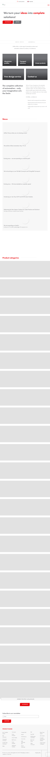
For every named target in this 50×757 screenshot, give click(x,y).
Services (17, 21)
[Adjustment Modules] (25, 435)
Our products (8, 21)
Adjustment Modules (14, 746)
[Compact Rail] (25, 453)
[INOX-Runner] (25, 490)
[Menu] (48, 5)
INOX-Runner (23, 736)
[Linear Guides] (25, 380)
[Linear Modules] (25, 416)
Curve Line (23, 739)
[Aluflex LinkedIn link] (45, 753)
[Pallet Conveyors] (25, 618)
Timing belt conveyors (4, 740)
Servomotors (42, 735)
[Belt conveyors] (25, 288)
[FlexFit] (25, 471)
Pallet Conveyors (33, 744)
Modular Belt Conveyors (4, 743)
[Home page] (8, 5)
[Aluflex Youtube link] (43, 753)
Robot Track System (42, 733)
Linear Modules (13, 742)
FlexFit (22, 734)
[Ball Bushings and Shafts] (25, 581)
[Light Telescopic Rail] (25, 526)
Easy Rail (32, 734)
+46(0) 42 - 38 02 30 (19, 41)
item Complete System (5, 733)
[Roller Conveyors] (25, 343)
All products (25, 704)
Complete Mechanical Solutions (42, 739)
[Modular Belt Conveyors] (25, 325)
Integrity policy (38, 752)
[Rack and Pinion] (25, 600)
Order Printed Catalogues (42, 743)
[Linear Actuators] (25, 361)
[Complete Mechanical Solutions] (25, 673)
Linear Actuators (13, 735)
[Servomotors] (25, 655)
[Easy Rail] (25, 563)
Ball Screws (14, 740)
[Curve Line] (25, 508)
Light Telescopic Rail (23, 742)
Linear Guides (14, 737)
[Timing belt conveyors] (25, 307)
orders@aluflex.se (31, 41)
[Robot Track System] (25, 636)
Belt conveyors (4, 736)
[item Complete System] (25, 270)
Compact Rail (23, 732)
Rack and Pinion (32, 740)
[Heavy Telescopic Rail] (25, 545)
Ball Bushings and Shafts (33, 737)
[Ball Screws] (25, 398)
